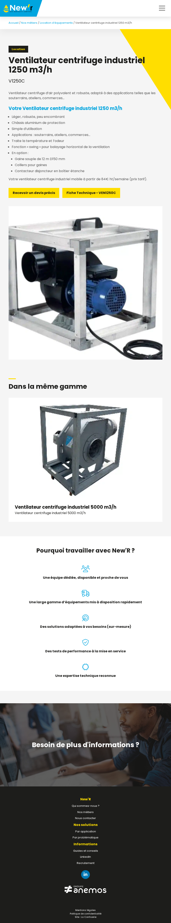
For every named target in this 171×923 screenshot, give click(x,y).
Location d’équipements (56, 23)
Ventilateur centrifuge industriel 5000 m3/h (65, 509)
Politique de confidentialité (85, 913)
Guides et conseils (85, 851)
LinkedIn (85, 857)
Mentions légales (85, 910)
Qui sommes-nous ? (85, 806)
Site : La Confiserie (85, 917)
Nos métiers (29, 23)
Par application (85, 831)
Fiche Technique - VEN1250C (91, 192)
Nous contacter (85, 818)
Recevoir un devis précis (34, 192)
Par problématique (85, 837)
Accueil (14, 23)
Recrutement (85, 863)
